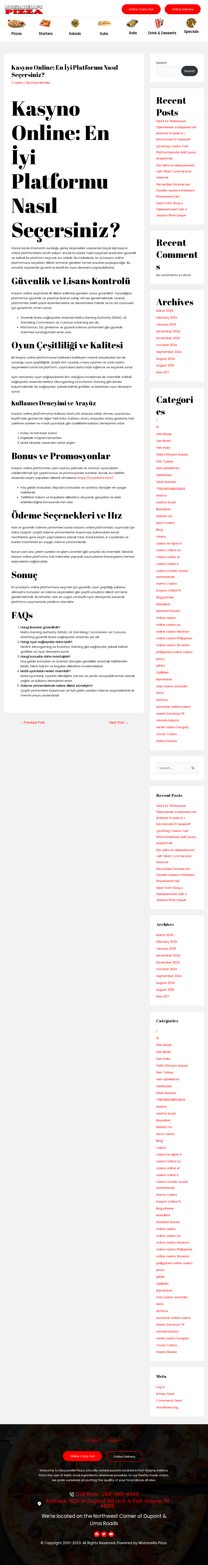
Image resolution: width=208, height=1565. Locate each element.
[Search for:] (177, 768)
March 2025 (164, 311)
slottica (162, 700)
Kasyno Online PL (168, 590)
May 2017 (162, 372)
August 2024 (165, 359)
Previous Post (32, 722)
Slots (160, 693)
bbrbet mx (164, 516)
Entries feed (165, 1394)
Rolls (133, 33)
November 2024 (168, 338)
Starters (46, 33)
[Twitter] (104, 1534)
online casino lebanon (172, 631)
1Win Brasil (163, 434)
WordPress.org (167, 1407)
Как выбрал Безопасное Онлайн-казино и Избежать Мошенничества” (175, 190)
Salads (75, 33)
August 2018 (165, 365)
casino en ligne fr (169, 543)
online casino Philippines (174, 638)
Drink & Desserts (162, 33)
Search (161, 63)
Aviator (161, 495)
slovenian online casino (173, 707)
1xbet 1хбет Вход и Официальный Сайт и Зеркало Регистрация (171, 209)
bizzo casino (165, 523)
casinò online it (167, 564)
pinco (160, 659)
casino (19, 82)
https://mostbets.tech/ (95, 478)
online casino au (168, 624)
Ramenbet (164, 679)
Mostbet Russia (168, 611)
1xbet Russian (166, 482)
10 (157, 427)
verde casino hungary (172, 727)
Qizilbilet (162, 672)
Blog (159, 529)
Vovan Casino (166, 734)
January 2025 (166, 324)
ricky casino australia (171, 686)
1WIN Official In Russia (172, 454)
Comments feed (169, 1400)
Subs (104, 33)
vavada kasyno (167, 720)
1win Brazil (163, 441)
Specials (191, 31)
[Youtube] (111, 1534)
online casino (166, 618)
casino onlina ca (168, 550)
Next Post (119, 722)
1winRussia (164, 475)
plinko (160, 665)
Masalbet (163, 604)
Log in (160, 1387)
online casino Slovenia (172, 645)
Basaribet (163, 509)
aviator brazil (166, 502)
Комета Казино (166, 741)
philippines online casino (174, 652)
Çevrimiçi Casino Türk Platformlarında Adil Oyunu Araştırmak (176, 152)
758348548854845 (170, 489)
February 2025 (166, 317)
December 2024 (168, 331)
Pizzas (16, 33)
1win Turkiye (164, 461)
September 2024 (169, 352)
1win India (163, 447)
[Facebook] (97, 1534)
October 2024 (166, 345)
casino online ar (168, 557)
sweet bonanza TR (170, 713)
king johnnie (165, 597)
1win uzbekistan (167, 468)
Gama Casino (166, 583)
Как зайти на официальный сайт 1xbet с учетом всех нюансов (175, 171)
